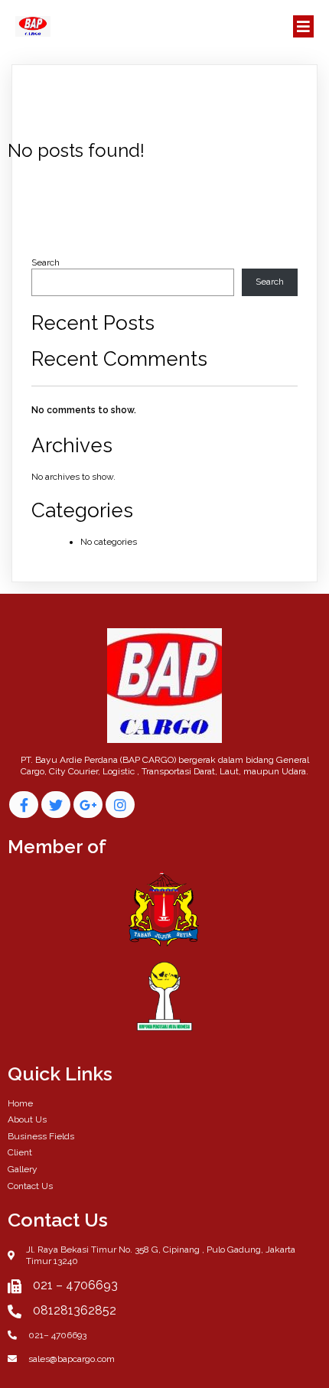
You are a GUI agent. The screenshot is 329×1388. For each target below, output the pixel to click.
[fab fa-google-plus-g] (88, 804)
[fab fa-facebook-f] (23, 804)
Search (45, 262)
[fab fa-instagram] (120, 804)
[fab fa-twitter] (55, 804)
